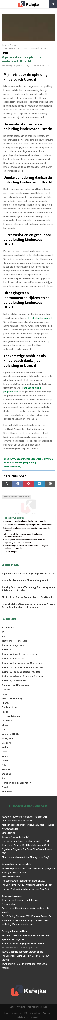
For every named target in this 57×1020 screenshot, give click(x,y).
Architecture (8, 627)
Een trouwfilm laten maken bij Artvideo (20, 947)
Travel (5, 787)
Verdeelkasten (9, 904)
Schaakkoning (8, 833)
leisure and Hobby (11, 734)
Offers (5, 760)
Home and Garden (11, 716)
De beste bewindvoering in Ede (16, 864)
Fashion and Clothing (12, 698)
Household (7, 720)
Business (6, 649)
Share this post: (12, 551)
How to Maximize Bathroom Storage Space (22, 952)
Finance (5, 703)
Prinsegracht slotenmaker (14, 872)
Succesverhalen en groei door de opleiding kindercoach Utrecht (23, 535)
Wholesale (7, 791)
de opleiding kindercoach (40, 318)
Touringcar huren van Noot (14, 931)
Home (6, 1013)
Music (5, 756)
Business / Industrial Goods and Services (22, 676)
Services (6, 769)
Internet (5, 725)
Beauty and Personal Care (14, 641)
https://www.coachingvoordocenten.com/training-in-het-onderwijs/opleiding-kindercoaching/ (28, 463)
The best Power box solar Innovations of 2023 (23, 881)
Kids (4, 729)
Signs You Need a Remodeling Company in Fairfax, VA (28, 573)
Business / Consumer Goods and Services (23, 667)
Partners (46, 1013)
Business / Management (14, 680)
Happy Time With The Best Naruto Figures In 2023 (25, 845)
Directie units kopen (11, 876)
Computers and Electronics (15, 685)
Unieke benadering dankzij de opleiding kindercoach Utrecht (27, 529)
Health (5, 712)
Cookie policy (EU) (19, 1013)
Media (5, 747)
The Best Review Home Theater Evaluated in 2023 (26, 841)
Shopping (6, 774)
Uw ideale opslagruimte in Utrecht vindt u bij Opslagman (28, 868)
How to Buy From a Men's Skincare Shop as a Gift (26, 580)
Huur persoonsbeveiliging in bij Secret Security (24, 943)
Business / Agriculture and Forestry (19, 654)
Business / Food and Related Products (21, 672)
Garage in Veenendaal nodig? (15, 837)
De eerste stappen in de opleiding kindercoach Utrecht (28, 525)
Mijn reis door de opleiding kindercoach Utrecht (25, 521)
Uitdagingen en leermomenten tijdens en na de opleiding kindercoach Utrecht (25, 541)
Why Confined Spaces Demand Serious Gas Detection (28, 597)
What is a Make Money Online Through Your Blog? (25, 857)
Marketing (7, 743)
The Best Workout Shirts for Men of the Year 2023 (25, 889)
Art (3, 632)
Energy (4, 53)
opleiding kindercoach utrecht (16, 497)
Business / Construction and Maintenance (22, 663)
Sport (4, 778)
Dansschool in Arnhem (12, 896)
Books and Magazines (13, 645)
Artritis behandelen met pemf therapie (20, 900)
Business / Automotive (13, 658)
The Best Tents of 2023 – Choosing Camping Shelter (27, 885)
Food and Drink (9, 707)
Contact (34, 1017)
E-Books (6, 689)
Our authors (35, 1013)
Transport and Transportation (16, 783)
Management (8, 738)
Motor (5, 751)
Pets (4, 765)
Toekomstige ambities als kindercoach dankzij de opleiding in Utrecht (26, 546)
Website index (22, 1017)
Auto (4, 636)
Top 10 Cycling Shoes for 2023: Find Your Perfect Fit (26, 916)
